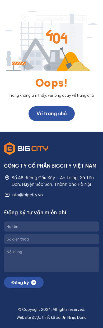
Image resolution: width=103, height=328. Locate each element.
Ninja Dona (77, 317)
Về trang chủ (51, 113)
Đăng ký (20, 282)
